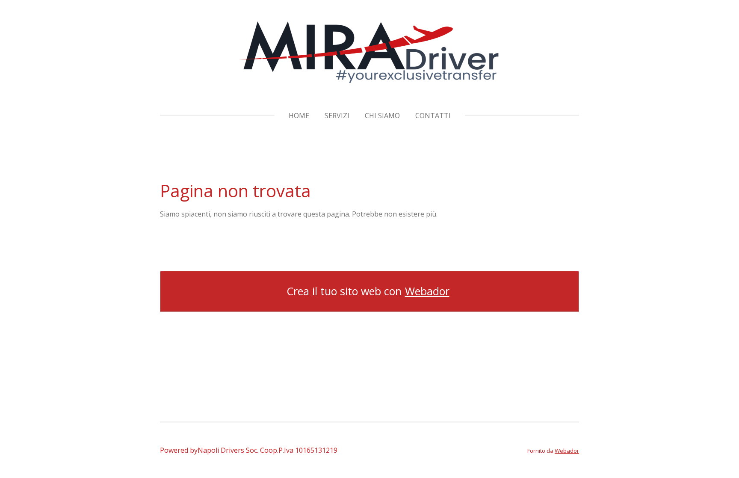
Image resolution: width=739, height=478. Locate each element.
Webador (427, 291)
